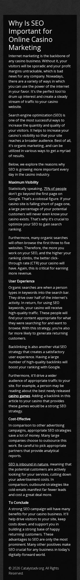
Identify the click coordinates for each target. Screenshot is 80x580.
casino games (19, 396)
